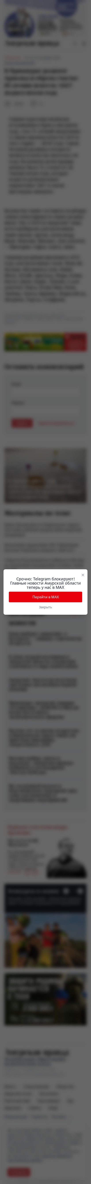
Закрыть (45, 607)
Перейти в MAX (45, 597)
